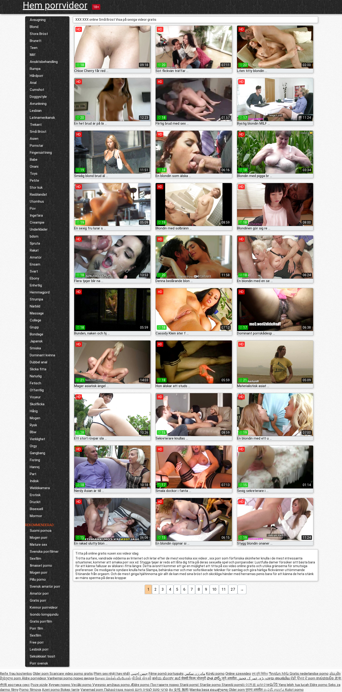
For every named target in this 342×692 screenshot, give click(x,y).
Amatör (36, 257)
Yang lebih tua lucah (294, 685)
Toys (33, 173)
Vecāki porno (81, 685)
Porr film (36, 628)
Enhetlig (36, 285)
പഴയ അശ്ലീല (278, 678)
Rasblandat (38, 194)
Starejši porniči (233, 685)
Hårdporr (36, 76)
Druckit (35, 502)
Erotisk (35, 495)
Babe (33, 159)
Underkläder (39, 229)
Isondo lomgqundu (44, 614)
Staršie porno (211, 685)
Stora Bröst (39, 34)
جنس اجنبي (139, 674)
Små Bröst (38, 132)
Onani (34, 166)
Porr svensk (39, 663)
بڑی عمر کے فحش (251, 678)
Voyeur (35, 397)
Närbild (35, 306)
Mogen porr (38, 537)
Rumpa (35, 69)
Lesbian (36, 111)
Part (33, 474)
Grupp (34, 327)
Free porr (37, 642)
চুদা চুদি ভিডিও (260, 674)
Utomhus (37, 201)
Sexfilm (35, 558)
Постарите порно (165, 685)
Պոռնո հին (279, 674)
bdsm (34, 236)
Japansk (36, 341)
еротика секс (19, 685)
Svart (34, 271)
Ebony (34, 278)
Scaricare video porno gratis (71, 674)
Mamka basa (200, 690)
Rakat (34, 250)
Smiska (35, 348)
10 (214, 589)
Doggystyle (38, 97)
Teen (33, 48)
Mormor (36, 516)
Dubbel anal (38, 362)
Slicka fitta (38, 369)
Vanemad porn (92, 690)
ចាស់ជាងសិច (325, 678)
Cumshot (37, 90)
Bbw (33, 432)
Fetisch (35, 383)
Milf (33, 55)
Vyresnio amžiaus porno (111, 685)
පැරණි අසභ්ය (274, 690)
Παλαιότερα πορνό (119, 690)
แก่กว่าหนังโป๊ (267, 685)
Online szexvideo (238, 674)
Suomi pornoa (40, 530)
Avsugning (38, 20)
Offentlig (37, 390)
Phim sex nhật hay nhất (112, 674)
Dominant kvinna (42, 355)
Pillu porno (38, 579)
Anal (33, 83)
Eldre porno (319, 685)
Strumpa (36, 299)
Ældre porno (140, 685)
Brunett (35, 41)
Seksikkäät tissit (42, 656)
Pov (33, 208)
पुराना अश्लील (255, 690)
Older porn (41, 674)
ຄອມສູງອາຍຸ (219, 690)
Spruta (35, 243)
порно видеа (84, 678)
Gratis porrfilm (41, 621)
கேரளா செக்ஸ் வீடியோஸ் (113, 678)
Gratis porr (38, 600)
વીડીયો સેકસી (141, 678)
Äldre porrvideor (34, 678)
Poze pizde (39, 685)
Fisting (35, 460)
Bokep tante (70, 690)
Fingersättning (41, 152)
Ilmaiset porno (41, 565)
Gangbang (37, 453)
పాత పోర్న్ (214, 678)
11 (223, 589)
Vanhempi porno (60, 678)
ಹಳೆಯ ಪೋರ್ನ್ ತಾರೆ (166, 678)
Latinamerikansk (42, 118)
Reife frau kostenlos (16, 674)
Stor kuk (36, 187)
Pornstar (36, 145)
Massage (37, 313)
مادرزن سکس (194, 674)
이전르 (251, 685)
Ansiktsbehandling (44, 62)
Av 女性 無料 (179, 690)
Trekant (36, 125)
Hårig (34, 411)
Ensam (35, 264)
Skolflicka (37, 404)
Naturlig (36, 376)
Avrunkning (38, 104)
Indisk (34, 481)
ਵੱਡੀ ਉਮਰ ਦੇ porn (303, 678)
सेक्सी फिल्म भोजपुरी (193, 678)
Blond (34, 27)
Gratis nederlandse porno (309, 674)
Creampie (37, 222)
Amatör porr (39, 593)
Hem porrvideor (55, 5)
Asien (34, 138)
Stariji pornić (190, 685)
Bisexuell (36, 509)
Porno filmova (30, 690)
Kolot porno (294, 690)
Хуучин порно (60, 685)
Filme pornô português (166, 674)
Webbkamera (40, 488)
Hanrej (35, 467)
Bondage (36, 334)
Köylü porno (215, 674)
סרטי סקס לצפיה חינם (151, 690)
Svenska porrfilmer (44, 551)
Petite (34, 180)
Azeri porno (51, 690)
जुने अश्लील (230, 678)
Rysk (33, 425)
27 (233, 589)
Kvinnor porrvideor (44, 607)
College (35, 320)
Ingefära (36, 215)
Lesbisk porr (39, 649)
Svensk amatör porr (45, 586)
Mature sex (38, 544)
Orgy (33, 446)
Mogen (35, 418)
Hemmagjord (40, 292)
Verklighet (37, 439)
